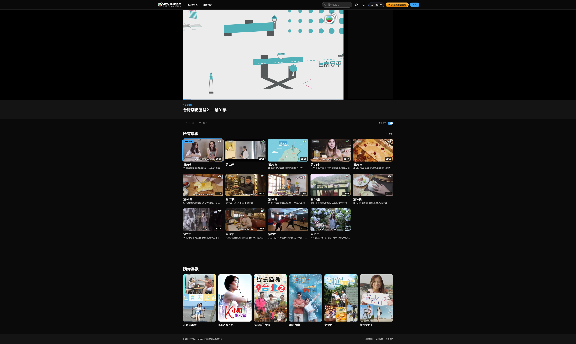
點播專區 (193, 4)
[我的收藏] (364, 4)
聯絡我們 (389, 339)
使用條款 (379, 339)
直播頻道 (207, 4)
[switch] (390, 123)
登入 (414, 5)
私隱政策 (369, 339)
